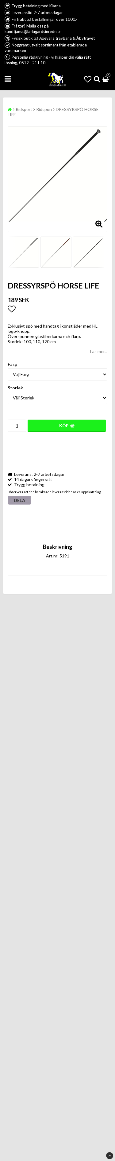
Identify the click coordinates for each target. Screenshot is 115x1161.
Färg (12, 364)
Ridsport (24, 109)
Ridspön (44, 109)
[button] (87, 79)
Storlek (15, 387)
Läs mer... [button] (98, 351)
